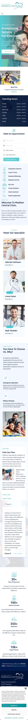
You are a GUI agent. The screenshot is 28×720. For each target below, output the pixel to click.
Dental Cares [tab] (6, 498)
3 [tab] (16, 563)
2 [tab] (14, 563)
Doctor (9, 292)
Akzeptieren (14, 705)
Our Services (8, 53)
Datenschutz (15, 717)
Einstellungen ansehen (14, 714)
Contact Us (8, 59)
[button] (25, 688)
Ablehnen (14, 710)
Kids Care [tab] (5, 448)
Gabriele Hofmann (13, 262)
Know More (8, 265)
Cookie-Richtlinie (8, 717)
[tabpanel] (14, 471)
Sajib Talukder (11, 330)
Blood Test (14, 87)
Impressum (21, 717)
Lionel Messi (10, 296)
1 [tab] (11, 563)
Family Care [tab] (6, 494)
